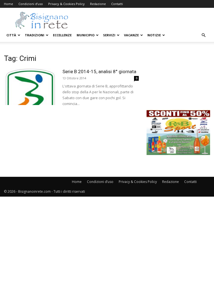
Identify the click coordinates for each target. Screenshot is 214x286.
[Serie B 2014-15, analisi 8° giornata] (30, 86)
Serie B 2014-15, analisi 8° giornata (99, 71)
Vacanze (131, 35)
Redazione (98, 4)
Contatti (117, 4)
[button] (203, 35)
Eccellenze (62, 35)
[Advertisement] (178, 82)
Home (8, 4)
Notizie (154, 35)
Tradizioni (34, 35)
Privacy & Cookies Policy (66, 4)
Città (11, 35)
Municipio (85, 35)
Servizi (109, 35)
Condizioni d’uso (30, 4)
